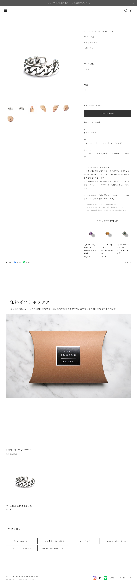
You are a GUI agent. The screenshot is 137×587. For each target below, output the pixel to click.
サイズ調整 (89, 64)
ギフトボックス (91, 43)
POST (11, 262)
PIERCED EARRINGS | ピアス (52, 548)
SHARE (19, 262)
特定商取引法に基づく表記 (29, 576)
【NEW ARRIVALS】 (21, 541)
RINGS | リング (84, 541)
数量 (86, 85)
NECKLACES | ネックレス (116, 541)
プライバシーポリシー (13, 576)
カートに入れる (108, 113)
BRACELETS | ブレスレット (20, 548)
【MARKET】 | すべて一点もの (52, 541)
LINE (28, 262)
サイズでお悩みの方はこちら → (96, 106)
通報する (128, 262)
